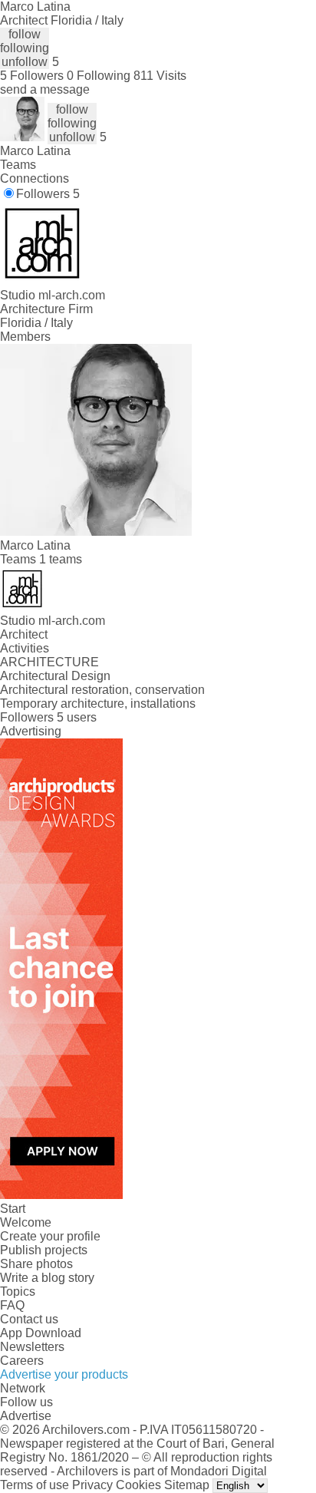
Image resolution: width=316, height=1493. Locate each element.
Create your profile (50, 1236)
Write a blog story (47, 1277)
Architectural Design (55, 675)
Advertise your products (64, 1374)
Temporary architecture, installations (98, 703)
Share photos (36, 1263)
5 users (77, 717)
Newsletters (32, 1346)
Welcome (25, 1222)
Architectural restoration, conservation (102, 689)
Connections (34, 178)
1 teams (60, 559)
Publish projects (43, 1250)
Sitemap (186, 1484)
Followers (48, 193)
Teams (18, 164)
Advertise (25, 1415)
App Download (40, 1332)
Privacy (92, 1484)
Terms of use (34, 1484)
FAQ (12, 1305)
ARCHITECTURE (49, 662)
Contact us (29, 1319)
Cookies (138, 1484)
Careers (22, 1360)
